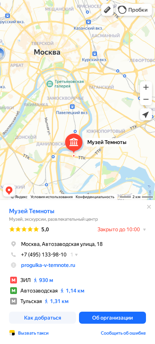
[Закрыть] (149, 207)
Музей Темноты (31, 211)
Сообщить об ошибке (123, 333)
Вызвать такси (33, 333)
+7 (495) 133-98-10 (44, 255)
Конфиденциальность (95, 197)
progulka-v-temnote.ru (48, 265)
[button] (107, 10)
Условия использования (51, 197)
